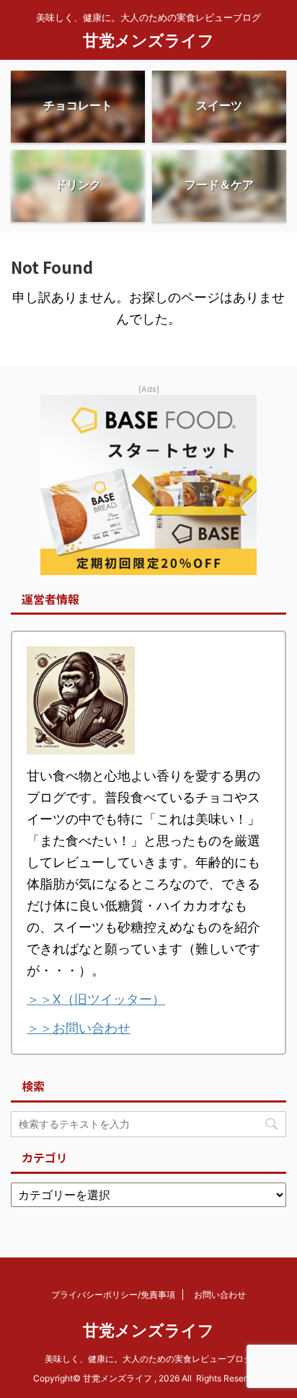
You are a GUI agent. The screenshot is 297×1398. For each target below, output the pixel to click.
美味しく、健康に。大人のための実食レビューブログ (148, 1358)
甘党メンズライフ (148, 40)
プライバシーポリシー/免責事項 (113, 1294)
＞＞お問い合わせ (78, 1028)
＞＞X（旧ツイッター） (96, 999)
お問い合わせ (220, 1294)
